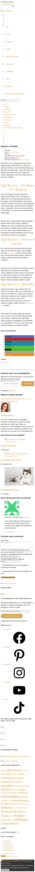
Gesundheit (7, 785)
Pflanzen (14, 804)
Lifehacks (8, 109)
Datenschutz (9, 845)
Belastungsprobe (10, 114)
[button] (8, 336)
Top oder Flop (15, 811)
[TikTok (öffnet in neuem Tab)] (6, 142)
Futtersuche (7, 781)
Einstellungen (5, 870)
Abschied (3, 770)
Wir (6, 104)
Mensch (25, 800)
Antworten (26, 517)
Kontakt (7, 841)
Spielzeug (13, 390)
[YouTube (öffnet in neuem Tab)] (6, 22)
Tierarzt (5, 811)
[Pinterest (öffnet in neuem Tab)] (6, 17)
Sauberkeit (27, 803)
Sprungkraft (16, 807)
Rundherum (8, 120)
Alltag (6, 107)
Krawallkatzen (22, 793)
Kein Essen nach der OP (11, 460)
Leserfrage (4, 800)
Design (4, 774)
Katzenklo (6, 789)
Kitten (23, 789)
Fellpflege (20, 774)
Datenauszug (9, 848)
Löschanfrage (9, 850)
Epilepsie (14, 774)
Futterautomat (17, 778)
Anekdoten (18, 770)
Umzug (10, 816)
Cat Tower (25, 770)
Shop (6, 122)
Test (27, 807)
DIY (9, 773)
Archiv (3, 832)
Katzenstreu (15, 789)
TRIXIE (4, 815)
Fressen (5, 777)
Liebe (10, 800)
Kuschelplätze (9, 796)
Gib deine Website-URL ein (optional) (12, 559)
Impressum (8, 843)
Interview (17, 786)
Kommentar (4, 540)
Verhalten (19, 815)
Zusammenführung (9, 823)
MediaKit (7, 125)
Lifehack (16, 800)
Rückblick (21, 804)
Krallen (14, 793)
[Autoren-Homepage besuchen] (5, 411)
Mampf (7, 112)
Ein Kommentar (25, 159)
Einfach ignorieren (8, 446)
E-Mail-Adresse (6, 611)
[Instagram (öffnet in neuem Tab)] (6, 20)
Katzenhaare (25, 786)
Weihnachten (6, 820)
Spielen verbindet (29, 151)
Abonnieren (28, 383)
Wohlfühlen (8, 117)
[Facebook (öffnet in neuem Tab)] (6, 15)
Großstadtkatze (14, 152)
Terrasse (22, 807)
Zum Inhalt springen (7, 4)
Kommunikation (6, 792)
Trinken (24, 811)
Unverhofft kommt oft (10, 490)
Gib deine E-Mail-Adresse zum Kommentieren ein (16, 554)
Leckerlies (23, 796)
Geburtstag (18, 782)
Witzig (13, 820)
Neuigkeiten (6, 804)
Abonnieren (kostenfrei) (11, 616)
